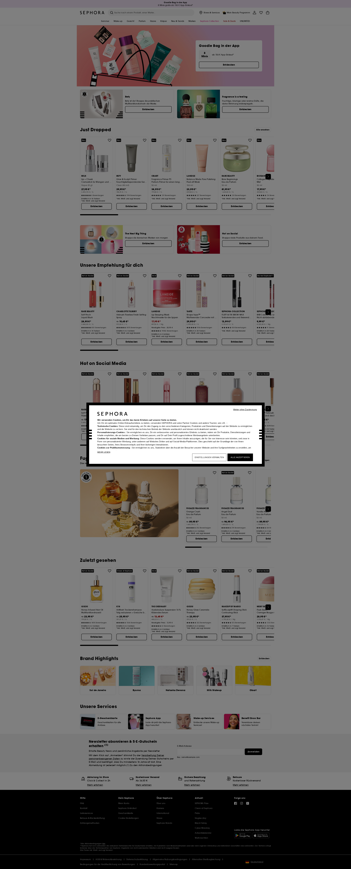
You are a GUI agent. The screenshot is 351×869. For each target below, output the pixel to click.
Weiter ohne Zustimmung (245, 409)
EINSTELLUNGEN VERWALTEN (209, 457)
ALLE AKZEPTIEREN (240, 457)
